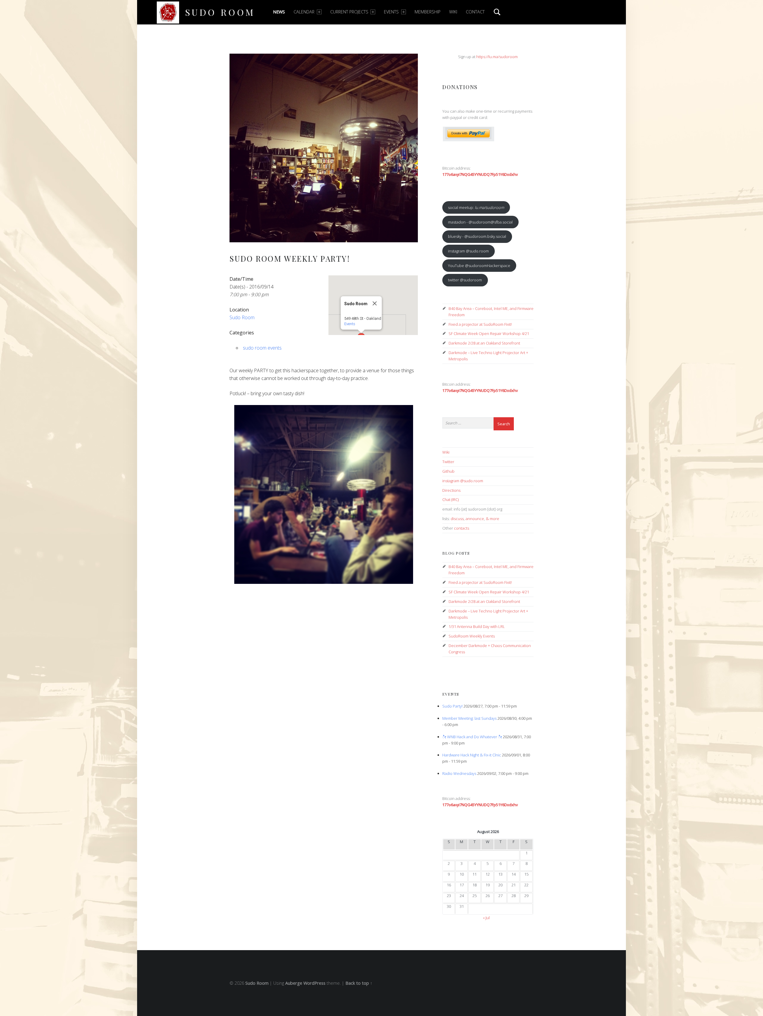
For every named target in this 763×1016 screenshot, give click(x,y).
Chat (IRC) (450, 499)
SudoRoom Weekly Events (472, 636)
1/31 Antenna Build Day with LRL (477, 626)
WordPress (314, 983)
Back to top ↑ (358, 983)
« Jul (486, 917)
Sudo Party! (452, 706)
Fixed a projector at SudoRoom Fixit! (480, 324)
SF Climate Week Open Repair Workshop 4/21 (489, 333)
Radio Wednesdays (459, 773)
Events (391, 12)
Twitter (448, 461)
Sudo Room (220, 12)
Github (448, 471)
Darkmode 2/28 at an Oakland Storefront (484, 343)
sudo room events (262, 348)
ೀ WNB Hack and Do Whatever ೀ (472, 736)
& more (492, 518)
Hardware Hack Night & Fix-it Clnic (471, 755)
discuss (457, 518)
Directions (451, 490)
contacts (461, 528)
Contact (475, 12)
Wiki (453, 12)
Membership (428, 12)
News (279, 12)
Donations (460, 86)
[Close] (374, 303)
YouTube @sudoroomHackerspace (479, 265)
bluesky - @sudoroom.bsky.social (477, 236)
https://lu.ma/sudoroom (497, 56)
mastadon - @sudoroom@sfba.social (480, 222)
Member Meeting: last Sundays (469, 718)
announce (475, 518)
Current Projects (349, 12)
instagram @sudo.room (468, 251)
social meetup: (476, 207)
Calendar (304, 12)
